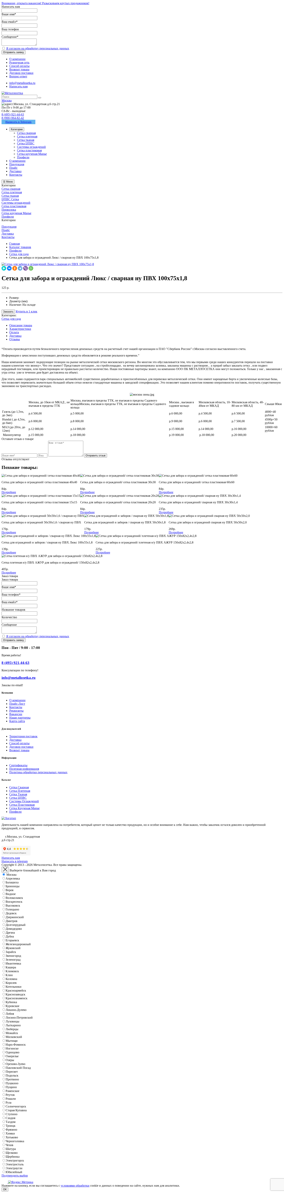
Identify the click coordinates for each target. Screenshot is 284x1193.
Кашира (11, 967)
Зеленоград (13, 959)
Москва (11, 874)
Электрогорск (15, 1160)
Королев (11, 982)
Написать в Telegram (18, 121)
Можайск (12, 1033)
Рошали (11, 1098)
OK (5, 1189)
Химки (10, 1133)
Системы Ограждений (24, 801)
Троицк (10, 1125)
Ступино (11, 1114)
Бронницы (13, 886)
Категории (17, 129)
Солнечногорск (16, 1106)
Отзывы (14, 339)
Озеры (10, 1060)
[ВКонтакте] (9, 268)
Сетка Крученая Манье (24, 808)
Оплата (14, 332)
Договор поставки (21, 746)
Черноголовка (15, 1141)
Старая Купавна (16, 1110)
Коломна (11, 979)
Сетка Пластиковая (22, 804)
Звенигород (13, 955)
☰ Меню (8, 181)
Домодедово (14, 928)
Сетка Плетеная (19, 790)
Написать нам (18, 86)
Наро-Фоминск (16, 1044)
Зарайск (11, 952)
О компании (17, 700)
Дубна (10, 936)
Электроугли (14, 1168)
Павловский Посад (18, 1067)
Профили (15, 811)
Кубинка (11, 1002)
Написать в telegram (15, 861)
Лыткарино (13, 1025)
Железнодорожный (18, 944)
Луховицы (12, 1021)
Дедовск (11, 913)
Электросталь (15, 1164)
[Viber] (25, 268)
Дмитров (11, 921)
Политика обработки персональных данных (38, 772)
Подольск (12, 1075)
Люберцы (12, 1029)
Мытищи (12, 1040)
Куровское (12, 1006)
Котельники (13, 986)
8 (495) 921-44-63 (13, 114)
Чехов (9, 1145)
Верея (9, 890)
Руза (8, 1102)
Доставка (15, 335)
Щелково (12, 1152)
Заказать (8, 311)
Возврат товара (19, 750)
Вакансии (15, 714)
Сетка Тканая (18, 794)
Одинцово (12, 1052)
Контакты (15, 707)
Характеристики (20, 328)
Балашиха (12, 882)
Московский (14, 1036)
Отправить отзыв (95, 455)
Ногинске (12, 1048)
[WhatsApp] (31, 268)
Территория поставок (23, 736)
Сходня (10, 1118)
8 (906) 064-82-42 (13, 118)
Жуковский (13, 948)
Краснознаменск (16, 998)
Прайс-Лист (17, 703)
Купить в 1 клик (26, 311)
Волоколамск (14, 897)
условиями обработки (75, 1185)
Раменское (12, 1091)
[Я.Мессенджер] (4, 268)
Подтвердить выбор (15, 1175)
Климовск (12, 971)
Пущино (11, 1087)
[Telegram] (20, 268)
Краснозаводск (15, 994)
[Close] (5, 870)
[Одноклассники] (14, 268)
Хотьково (12, 1137)
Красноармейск (16, 990)
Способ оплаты (19, 743)
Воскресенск (14, 901)
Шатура (11, 1149)
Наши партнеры (20, 717)
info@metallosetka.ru (22, 83)
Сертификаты (18, 765)
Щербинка (13, 1156)
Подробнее (9, 492)
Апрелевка (13, 878)
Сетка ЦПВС (18, 797)
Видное (11, 894)
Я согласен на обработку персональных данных (37, 48)
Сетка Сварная (19, 787)
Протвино (12, 1079)
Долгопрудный (16, 924)
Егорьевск (12, 940)
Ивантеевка (13, 963)
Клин (9, 975)
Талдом (10, 1121)
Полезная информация (24, 768)
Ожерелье (12, 1056)
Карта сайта (17, 721)
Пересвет (12, 1071)
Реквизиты (16, 710)
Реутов (10, 1094)
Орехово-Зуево (15, 1064)
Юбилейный (14, 1172)
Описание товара (20, 325)
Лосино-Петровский (19, 1017)
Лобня (10, 1013)
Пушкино (12, 1083)
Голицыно (12, 909)
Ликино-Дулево (16, 1009)
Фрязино (11, 1129)
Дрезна (10, 932)
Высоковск (13, 905)
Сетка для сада (11, 318)
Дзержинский (15, 917)
